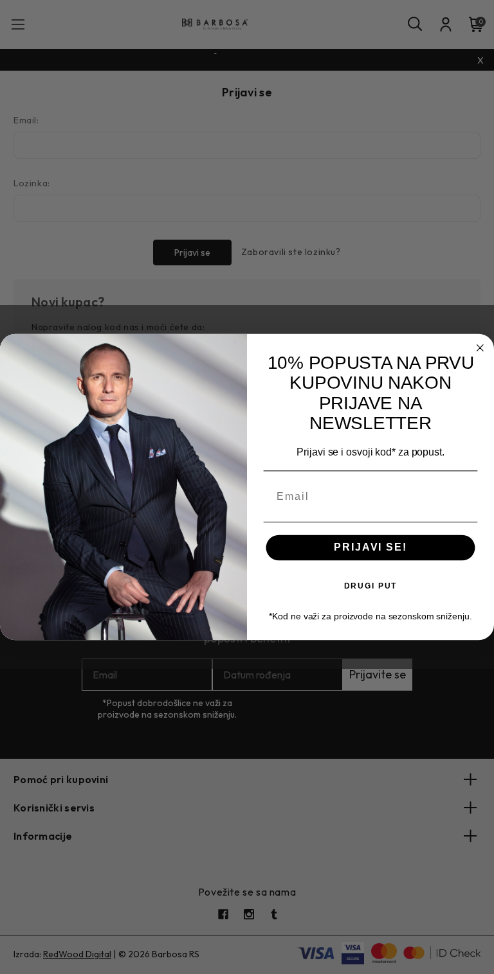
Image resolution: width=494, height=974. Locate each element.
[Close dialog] (480, 348)
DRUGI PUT (371, 585)
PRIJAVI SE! (370, 547)
